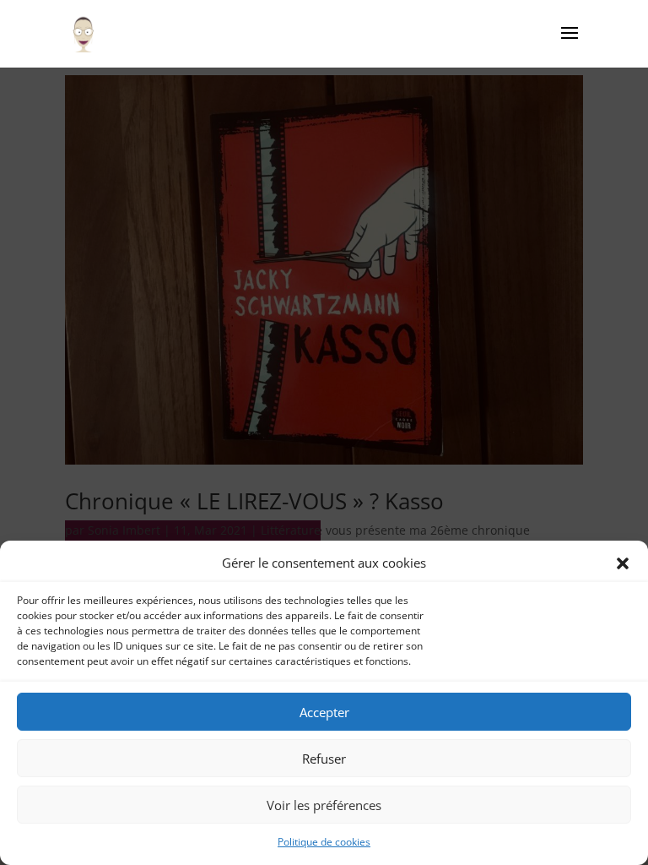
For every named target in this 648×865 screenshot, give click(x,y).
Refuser (324, 758)
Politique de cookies (324, 842)
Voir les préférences (324, 805)
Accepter (324, 712)
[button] (622, 563)
